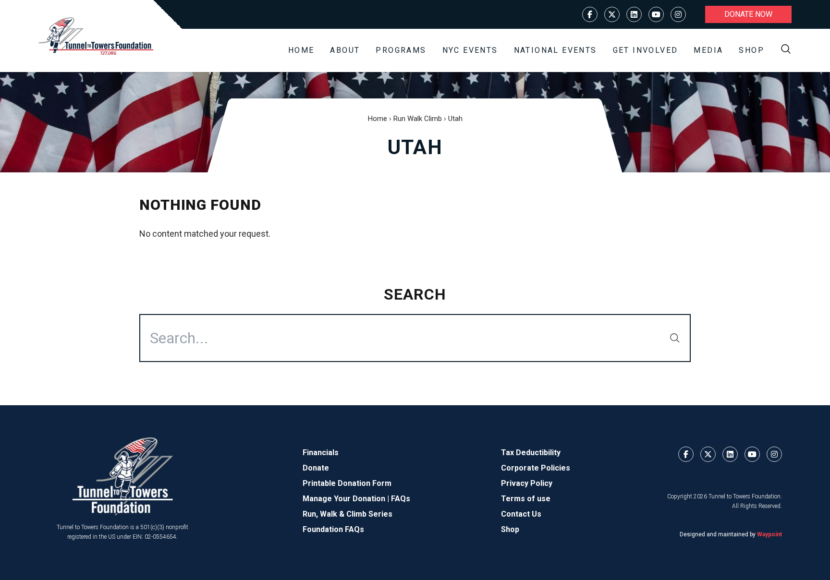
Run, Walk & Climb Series (347, 514)
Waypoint (769, 534)
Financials (321, 452)
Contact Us (521, 514)
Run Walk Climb (417, 118)
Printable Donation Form (347, 483)
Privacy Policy (526, 483)
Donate (316, 467)
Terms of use (525, 498)
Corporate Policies (535, 467)
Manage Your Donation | (347, 498)
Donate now (748, 14)
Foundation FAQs (333, 529)
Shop (751, 50)
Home (301, 50)
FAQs (400, 498)
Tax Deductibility (531, 452)
